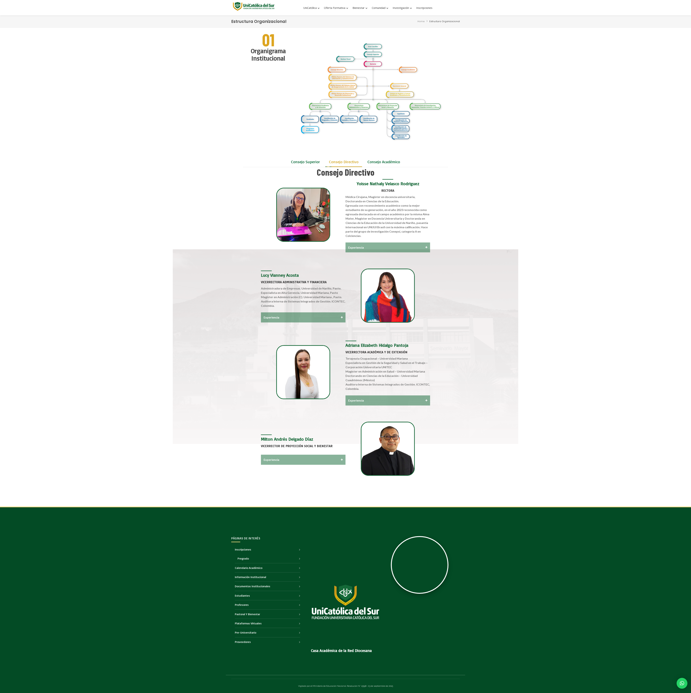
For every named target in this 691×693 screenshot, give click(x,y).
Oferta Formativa (334, 8)
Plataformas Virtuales (248, 623)
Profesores (242, 605)
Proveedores (243, 642)
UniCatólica (310, 8)
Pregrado (243, 558)
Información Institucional (250, 577)
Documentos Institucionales (252, 586)
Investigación (401, 8)
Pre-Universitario (245, 632)
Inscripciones (424, 8)
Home (421, 21)
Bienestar (359, 8)
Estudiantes (242, 595)
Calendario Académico (248, 568)
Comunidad (378, 8)
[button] (305, 162)
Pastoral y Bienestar (247, 614)
